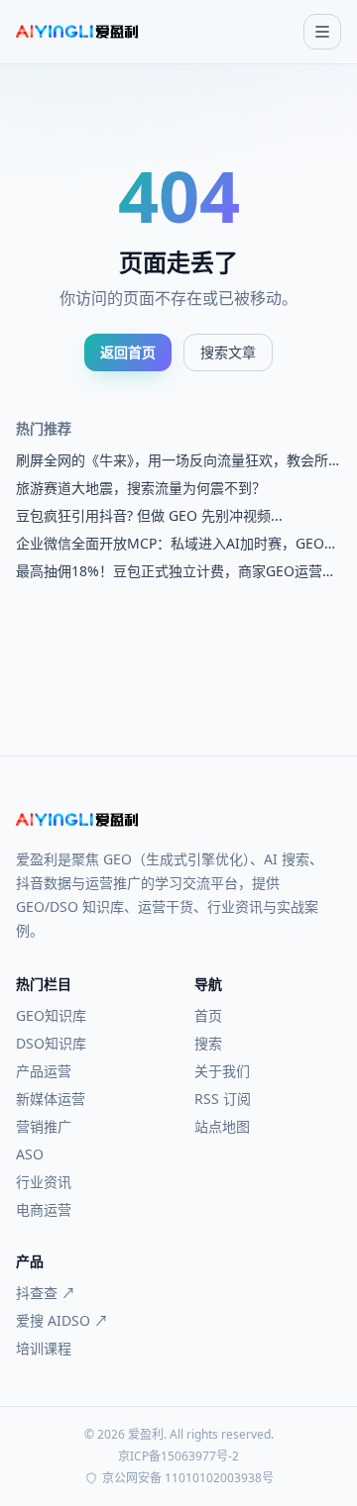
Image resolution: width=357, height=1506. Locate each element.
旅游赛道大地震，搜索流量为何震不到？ (141, 487)
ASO (30, 1154)
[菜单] (322, 32)
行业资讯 (43, 1181)
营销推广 (43, 1126)
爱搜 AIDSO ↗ (62, 1320)
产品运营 (43, 1070)
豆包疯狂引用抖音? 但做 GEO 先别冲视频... (149, 515)
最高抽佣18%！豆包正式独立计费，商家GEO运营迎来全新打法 (176, 571)
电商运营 (43, 1209)
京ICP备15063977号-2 (178, 1456)
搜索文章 (228, 352)
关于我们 (222, 1070)
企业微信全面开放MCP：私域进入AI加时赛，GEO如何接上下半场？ (177, 543)
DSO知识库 (51, 1043)
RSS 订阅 (222, 1098)
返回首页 (128, 352)
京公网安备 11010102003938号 (188, 1478)
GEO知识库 (51, 1015)
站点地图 (222, 1126)
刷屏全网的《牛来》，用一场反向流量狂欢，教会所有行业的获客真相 (172, 460)
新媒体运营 (50, 1098)
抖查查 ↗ (45, 1292)
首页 (208, 1015)
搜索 (208, 1043)
